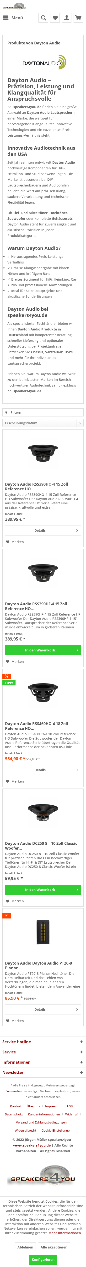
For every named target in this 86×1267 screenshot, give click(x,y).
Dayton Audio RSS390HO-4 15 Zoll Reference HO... (36, 486)
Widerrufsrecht (25, 1130)
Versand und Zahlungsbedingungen (41, 1122)
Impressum (53, 1106)
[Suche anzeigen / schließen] (43, 18)
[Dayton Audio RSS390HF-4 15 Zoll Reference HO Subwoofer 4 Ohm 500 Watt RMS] (43, 573)
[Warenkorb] (78, 18)
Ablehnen (25, 1247)
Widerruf (71, 1114)
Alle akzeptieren (54, 1247)
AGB (70, 1106)
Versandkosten (16, 1091)
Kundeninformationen (44, 1114)
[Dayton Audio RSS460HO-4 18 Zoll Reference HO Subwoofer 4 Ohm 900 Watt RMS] (43, 692)
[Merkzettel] (55, 18)
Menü (17, 17)
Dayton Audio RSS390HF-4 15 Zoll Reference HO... (36, 606)
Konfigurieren (43, 1259)
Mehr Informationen (64, 1233)
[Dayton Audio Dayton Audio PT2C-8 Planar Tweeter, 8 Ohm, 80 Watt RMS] (43, 932)
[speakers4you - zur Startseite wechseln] (14, 6)
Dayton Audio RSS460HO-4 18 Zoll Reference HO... (36, 726)
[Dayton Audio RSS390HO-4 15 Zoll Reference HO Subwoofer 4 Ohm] (43, 453)
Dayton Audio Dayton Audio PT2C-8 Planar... (38, 965)
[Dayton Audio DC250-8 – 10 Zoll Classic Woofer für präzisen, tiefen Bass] (43, 812)
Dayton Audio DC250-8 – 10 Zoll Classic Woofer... (41, 846)
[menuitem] (12, 18)
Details (40, 530)
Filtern (15, 412)
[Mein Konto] (66, 18)
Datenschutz (14, 1114)
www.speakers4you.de (32, 1145)
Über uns (33, 1106)
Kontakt (16, 1106)
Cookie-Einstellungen (56, 1130)
